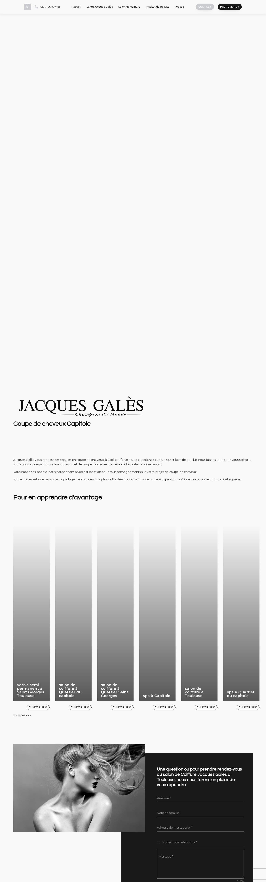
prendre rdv (229, 6)
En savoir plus (38, 707)
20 (19, 715)
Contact (205, 6)
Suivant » (26, 715)
